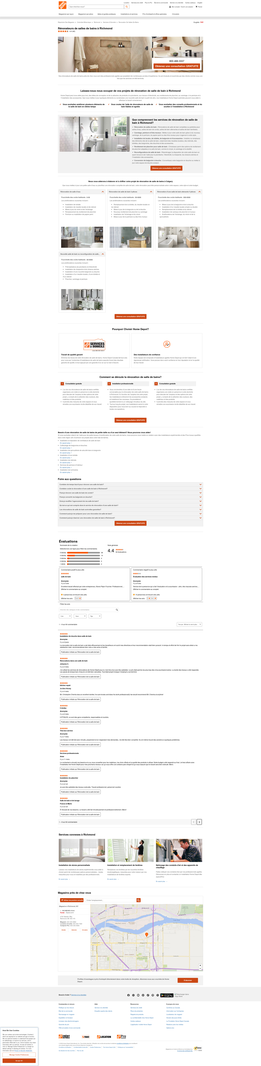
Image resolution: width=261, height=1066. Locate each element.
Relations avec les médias (174, 1024)
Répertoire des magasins (66, 22)
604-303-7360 (77, 924)
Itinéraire (74, 930)
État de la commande (161, 3)
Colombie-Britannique (84, 22)
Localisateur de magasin (174, 1014)
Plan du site (80, 1050)
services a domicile (109, 22)
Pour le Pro (148, 3)
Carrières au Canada (173, 1008)
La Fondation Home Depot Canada (177, 1021)
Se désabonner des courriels (67, 1050)
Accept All (19, 1061)
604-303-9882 (71, 922)
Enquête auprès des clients (103, 1011)
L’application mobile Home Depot (141, 1024)
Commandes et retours (66, 1004)
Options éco (170, 1028)
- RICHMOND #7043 (67, 911)
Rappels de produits (136, 1014)
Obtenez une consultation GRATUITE (176, 66)
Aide (96, 1004)
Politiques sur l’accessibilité (125, 1047)
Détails (64, 930)
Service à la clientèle (176, 3)
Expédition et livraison (66, 1018)
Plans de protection (136, 1011)
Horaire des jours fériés (173, 1018)
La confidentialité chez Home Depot (141, 1018)
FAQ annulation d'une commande (69, 1028)
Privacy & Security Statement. (23, 1051)
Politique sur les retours (66, 1008)
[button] (126, 7)
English (200, 3)
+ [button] (200, 965)
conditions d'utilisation (123, 1043)
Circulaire (85, 930)
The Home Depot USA (109, 1047)
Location (126, 3)
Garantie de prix (64, 1024)
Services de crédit (137, 3)
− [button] (200, 968)
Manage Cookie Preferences (19, 1055)
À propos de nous (172, 1004)
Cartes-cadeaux (190, 3)
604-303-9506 (74, 926)
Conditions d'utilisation (65, 1047)
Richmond (97, 22)
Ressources (134, 1004)
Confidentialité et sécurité (81, 1047)
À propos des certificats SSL (185, 1051)
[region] (19, 1046)
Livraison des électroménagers (69, 1021)
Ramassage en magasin (66, 1014)
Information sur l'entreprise (175, 1011)
